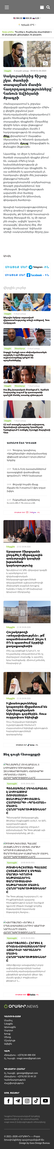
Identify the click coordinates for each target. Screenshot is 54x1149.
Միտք (7, 1037)
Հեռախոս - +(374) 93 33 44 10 (20, 1076)
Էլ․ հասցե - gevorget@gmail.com (21, 1073)
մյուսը (24, 143)
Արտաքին (10, 1027)
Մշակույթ (9, 1040)
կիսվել (7, 256)
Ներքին (7, 313)
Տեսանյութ (20, 348)
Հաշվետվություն (14, 1083)
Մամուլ (8, 1020)
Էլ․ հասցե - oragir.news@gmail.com (22, 1058)
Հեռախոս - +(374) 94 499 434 (19, 1055)
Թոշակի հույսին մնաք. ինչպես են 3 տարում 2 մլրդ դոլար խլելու (26, 487)
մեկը (6, 136)
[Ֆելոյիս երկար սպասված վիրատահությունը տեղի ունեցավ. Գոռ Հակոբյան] (27, 302)
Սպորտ (8, 1030)
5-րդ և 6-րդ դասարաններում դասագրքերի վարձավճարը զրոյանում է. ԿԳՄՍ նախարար (26, 472)
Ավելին (8, 1044)
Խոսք (7, 1034)
